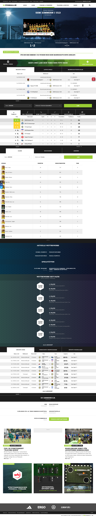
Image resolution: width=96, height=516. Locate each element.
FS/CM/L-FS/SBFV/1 (41, 252)
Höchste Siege (20, 349)
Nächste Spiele (20, 69)
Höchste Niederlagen (75, 349)
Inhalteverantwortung (35, 512)
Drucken (78, 146)
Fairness (82, 114)
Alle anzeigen (47, 344)
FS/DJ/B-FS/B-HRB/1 (55, 252)
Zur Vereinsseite (48, 14)
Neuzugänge (48, 150)
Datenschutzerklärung (12, 512)
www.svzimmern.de (40, 418)
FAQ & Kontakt (35, 1)
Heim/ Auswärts (41, 114)
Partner (31, 1)
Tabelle (13, 114)
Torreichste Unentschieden (48, 349)
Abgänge (76, 150)
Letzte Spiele (48, 69)
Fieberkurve (55, 114)
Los (78, 105)
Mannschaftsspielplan (75, 69)
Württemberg (50, 10)
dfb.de (10, 1)
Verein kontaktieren (59, 419)
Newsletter (41, 1)
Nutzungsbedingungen (21, 512)
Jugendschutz (28, 512)
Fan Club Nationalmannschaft (24, 1)
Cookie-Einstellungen (44, 512)
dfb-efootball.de (14, 1)
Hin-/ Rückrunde (27, 114)
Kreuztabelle (68, 114)
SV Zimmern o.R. (48, 398)
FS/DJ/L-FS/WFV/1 (54, 255)
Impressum (5, 512)
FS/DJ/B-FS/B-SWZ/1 (41, 255)
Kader (20, 150)
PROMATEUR (5, 1)
